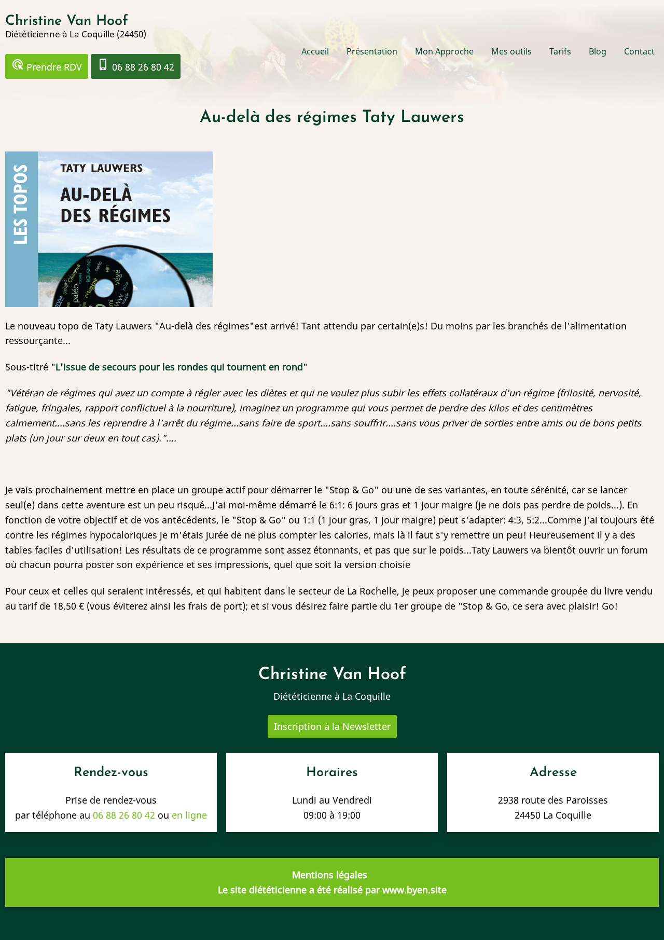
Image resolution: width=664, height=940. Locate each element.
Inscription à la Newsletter (332, 726)
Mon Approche (444, 51)
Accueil (315, 51)
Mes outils (511, 51)
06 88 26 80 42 (135, 65)
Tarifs (560, 51)
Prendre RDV (46, 65)
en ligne (189, 815)
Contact (639, 51)
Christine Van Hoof (66, 22)
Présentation (372, 51)
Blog (597, 51)
